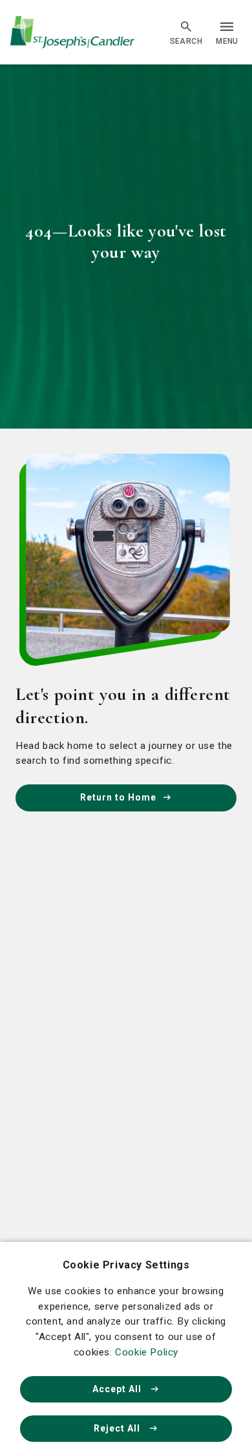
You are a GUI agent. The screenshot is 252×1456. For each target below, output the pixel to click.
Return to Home (118, 797)
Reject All (118, 1428)
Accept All (118, 1389)
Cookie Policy (146, 1352)
